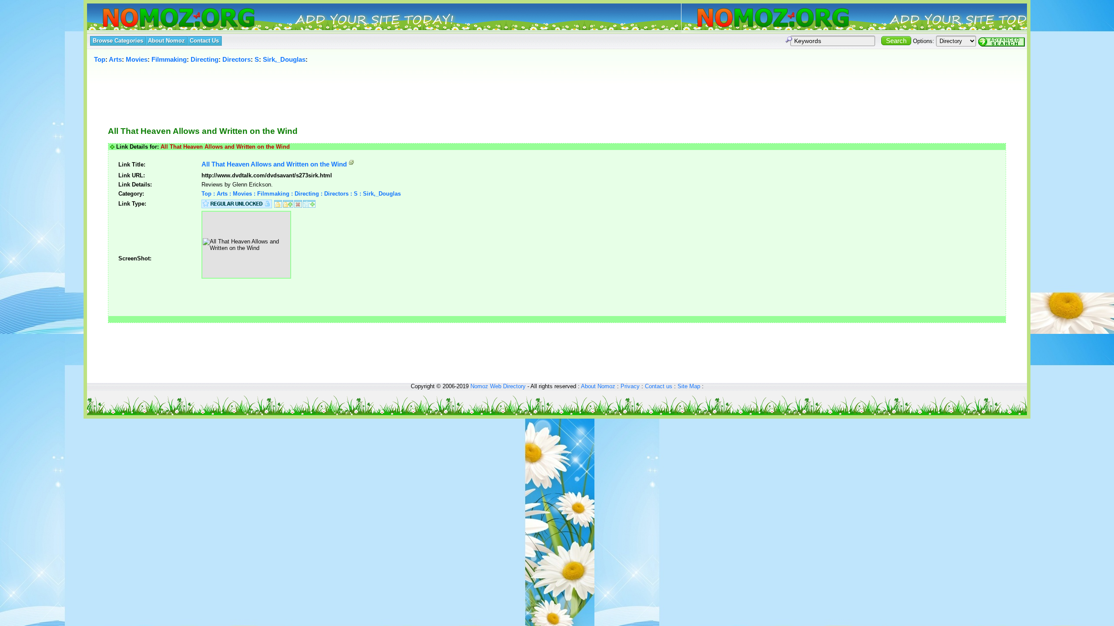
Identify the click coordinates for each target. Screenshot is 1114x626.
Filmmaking (169, 59)
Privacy (630, 386)
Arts (115, 59)
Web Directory (508, 386)
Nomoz (479, 386)
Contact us (658, 386)
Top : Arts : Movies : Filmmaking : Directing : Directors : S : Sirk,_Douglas (301, 193)
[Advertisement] (541, 90)
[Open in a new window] (352, 164)
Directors (236, 59)
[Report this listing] (298, 203)
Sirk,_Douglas (284, 59)
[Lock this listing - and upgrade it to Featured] (288, 203)
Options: (923, 41)
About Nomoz (598, 386)
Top (99, 59)
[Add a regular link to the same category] (309, 203)
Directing (204, 59)
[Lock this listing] (278, 203)
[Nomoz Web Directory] (163, 18)
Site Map (689, 386)
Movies (137, 59)
